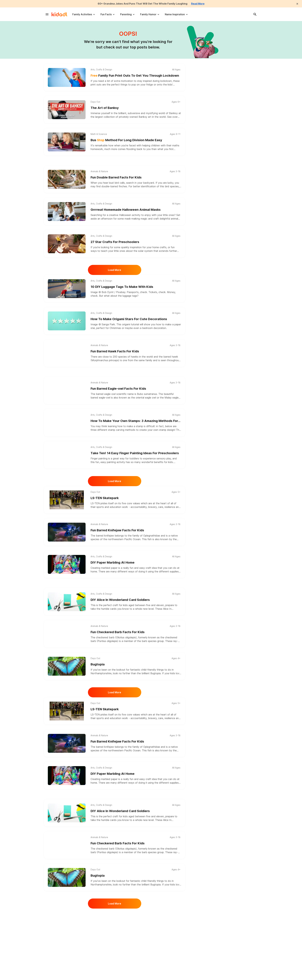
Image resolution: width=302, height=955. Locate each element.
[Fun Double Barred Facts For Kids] (67, 179)
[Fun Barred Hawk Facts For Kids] (67, 353)
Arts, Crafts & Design (101, 69)
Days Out (95, 102)
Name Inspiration (175, 14)
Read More (197, 3)
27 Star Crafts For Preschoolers (115, 242)
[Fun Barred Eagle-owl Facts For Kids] (67, 390)
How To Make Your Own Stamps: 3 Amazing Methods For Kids (134, 421)
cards (113, 608)
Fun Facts (106, 14)
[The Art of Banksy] (67, 109)
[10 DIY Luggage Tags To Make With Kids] (67, 288)
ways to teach (99, 250)
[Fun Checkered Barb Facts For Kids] (67, 633)
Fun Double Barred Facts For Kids (116, 177)
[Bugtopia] (67, 666)
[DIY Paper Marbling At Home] (67, 564)
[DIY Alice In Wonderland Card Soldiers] (67, 601)
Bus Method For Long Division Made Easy (126, 140)
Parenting (126, 14)
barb (145, 641)
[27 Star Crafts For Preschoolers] (67, 243)
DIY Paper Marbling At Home (112, 562)
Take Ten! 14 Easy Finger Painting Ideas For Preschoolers (135, 453)
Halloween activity (129, 215)
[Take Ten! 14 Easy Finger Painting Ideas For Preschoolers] (67, 455)
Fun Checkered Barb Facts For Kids (118, 632)
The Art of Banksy (105, 108)
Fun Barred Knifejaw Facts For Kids (117, 530)
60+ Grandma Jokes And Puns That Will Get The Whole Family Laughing (142, 3)
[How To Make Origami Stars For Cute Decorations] (67, 320)
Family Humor (148, 14)
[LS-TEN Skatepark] (67, 499)
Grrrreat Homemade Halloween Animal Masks (126, 210)
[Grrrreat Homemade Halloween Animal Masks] (67, 211)
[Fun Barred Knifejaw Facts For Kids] (67, 532)
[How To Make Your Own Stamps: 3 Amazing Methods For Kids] (67, 422)
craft (148, 567)
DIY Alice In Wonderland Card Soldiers (120, 600)
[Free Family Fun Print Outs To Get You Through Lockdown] (67, 77)
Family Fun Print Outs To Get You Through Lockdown (135, 75)
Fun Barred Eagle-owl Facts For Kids (118, 388)
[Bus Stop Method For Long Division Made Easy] (67, 142)
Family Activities (82, 14)
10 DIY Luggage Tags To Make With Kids (122, 287)
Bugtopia (98, 664)
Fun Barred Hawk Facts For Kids (115, 351)
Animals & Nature (99, 171)
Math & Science (99, 134)
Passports (133, 292)
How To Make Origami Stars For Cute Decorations (129, 319)
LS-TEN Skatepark (105, 498)
